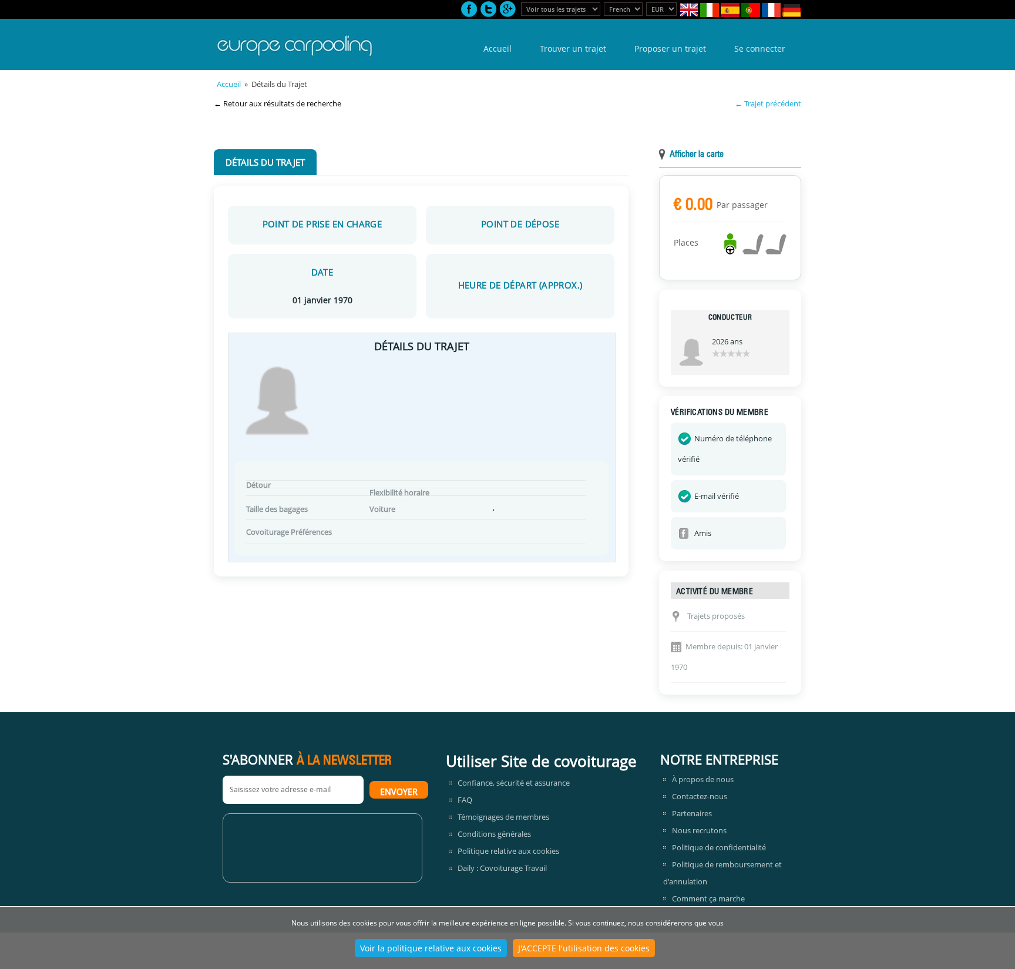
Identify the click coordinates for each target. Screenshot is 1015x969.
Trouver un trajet (573, 48)
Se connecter (759, 48)
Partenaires (692, 813)
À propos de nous (703, 779)
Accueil (497, 48)
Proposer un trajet (670, 48)
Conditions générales (494, 834)
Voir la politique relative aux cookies (431, 948)
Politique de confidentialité (719, 847)
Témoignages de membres (503, 817)
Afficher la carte (697, 154)
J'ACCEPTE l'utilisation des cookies (584, 948)
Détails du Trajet (265, 162)
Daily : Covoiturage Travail (502, 868)
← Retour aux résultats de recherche (277, 103)
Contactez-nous (699, 796)
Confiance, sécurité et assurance (514, 782)
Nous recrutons (699, 830)
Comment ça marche (708, 898)
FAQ (465, 799)
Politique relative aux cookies (508, 851)
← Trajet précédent (768, 103)
